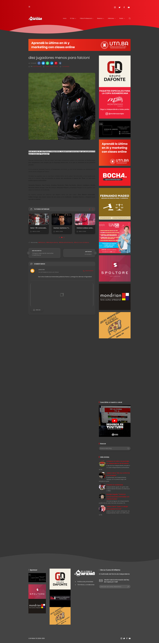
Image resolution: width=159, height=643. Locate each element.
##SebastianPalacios (66, 242)
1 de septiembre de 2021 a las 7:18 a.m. (48, 272)
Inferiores (111, 18)
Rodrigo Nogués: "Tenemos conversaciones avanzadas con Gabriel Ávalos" (117, 496)
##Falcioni (41, 242)
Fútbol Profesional (86, 18)
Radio (121, 18)
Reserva (99, 18)
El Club (72, 18)
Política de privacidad (85, 582)
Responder (89, 271)
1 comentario (65, 66)
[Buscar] (130, 18)
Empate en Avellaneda (114, 485)
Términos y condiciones (85, 585)
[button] (39, 63)
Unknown (41, 270)
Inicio (64, 18)
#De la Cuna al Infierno (81, 242)
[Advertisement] (114, 351)
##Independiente (52, 242)
